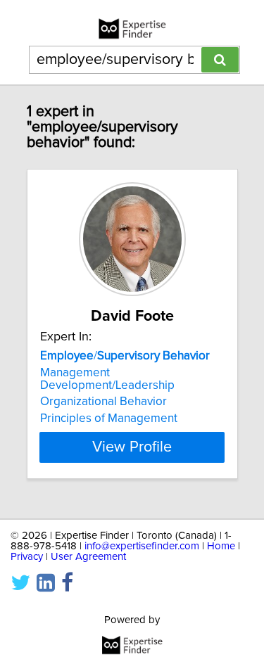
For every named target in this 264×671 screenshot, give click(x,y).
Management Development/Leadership (107, 379)
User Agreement (88, 556)
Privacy (27, 556)
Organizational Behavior (103, 401)
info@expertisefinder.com (141, 546)
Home (221, 546)
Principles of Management (108, 418)
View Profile (132, 447)
